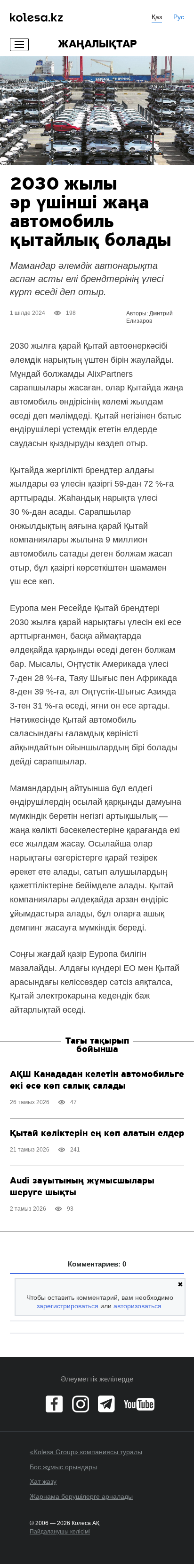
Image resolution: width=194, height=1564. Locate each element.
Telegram (106, 1404)
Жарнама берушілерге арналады (81, 1496)
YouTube (139, 1404)
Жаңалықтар (97, 44)
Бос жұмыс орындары (63, 1467)
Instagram (80, 1404)
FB (54, 1404)
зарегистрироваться (67, 1306)
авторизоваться (137, 1306)
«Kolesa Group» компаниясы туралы (86, 1452)
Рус (178, 17)
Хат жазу (43, 1481)
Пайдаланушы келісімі (60, 1531)
